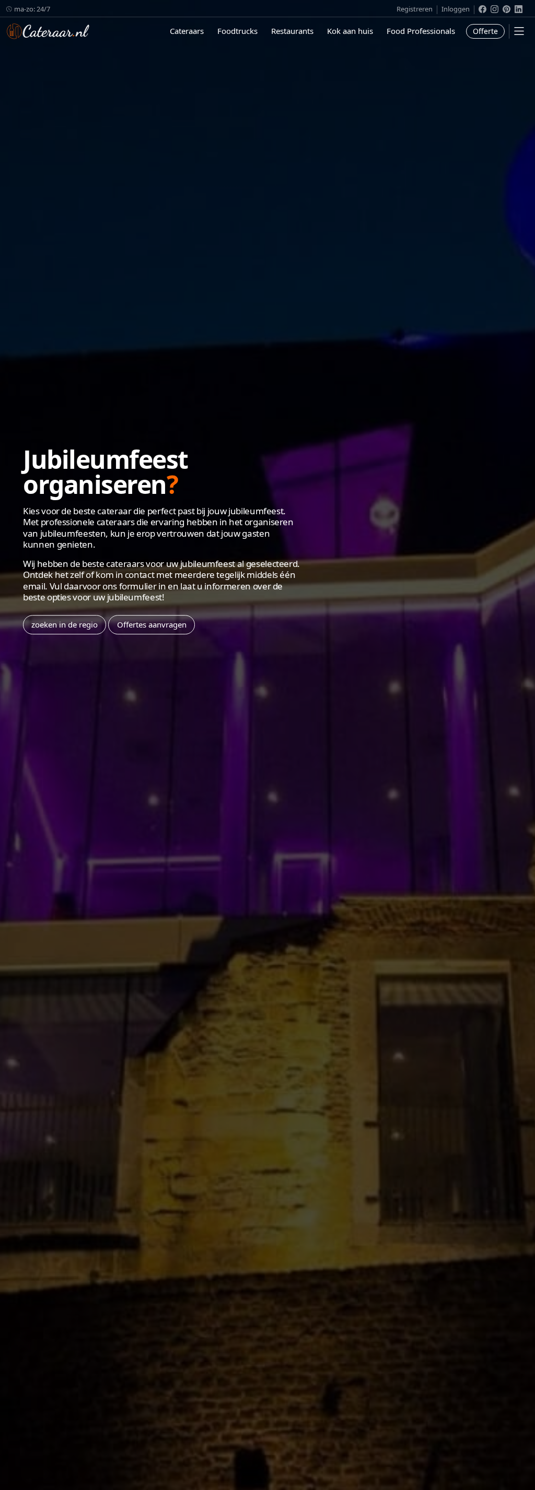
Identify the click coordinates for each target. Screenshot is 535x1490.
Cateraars (187, 31)
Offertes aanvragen (152, 624)
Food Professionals (421, 31)
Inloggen (455, 9)
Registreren (415, 9)
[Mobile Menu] (519, 31)
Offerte (485, 31)
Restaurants (292, 31)
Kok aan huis (350, 31)
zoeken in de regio (64, 624)
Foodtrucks (237, 31)
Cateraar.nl (48, 31)
